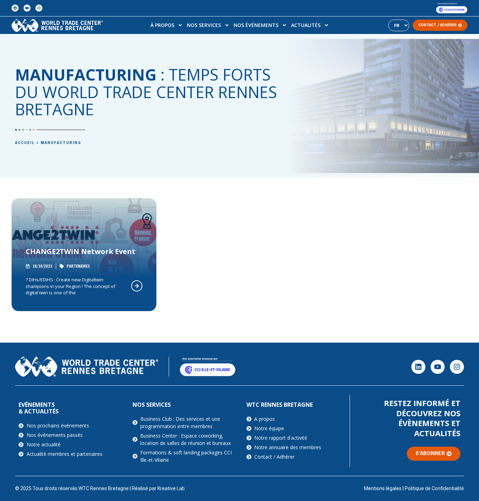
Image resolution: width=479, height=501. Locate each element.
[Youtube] (27, 8)
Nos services (204, 25)
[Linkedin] (15, 8)
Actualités (306, 25)
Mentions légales (383, 488)
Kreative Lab (171, 488)
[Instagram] (38, 8)
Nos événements (256, 25)
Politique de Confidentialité (434, 488)
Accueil (25, 143)
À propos (162, 25)
